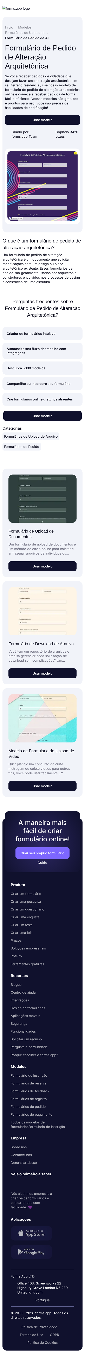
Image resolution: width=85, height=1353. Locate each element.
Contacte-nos (21, 1155)
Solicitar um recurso (26, 1039)
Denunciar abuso (24, 1163)
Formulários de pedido (28, 1107)
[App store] (34, 1233)
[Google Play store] (34, 1252)
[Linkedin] (14, 1184)
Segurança (19, 1023)
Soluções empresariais (28, 948)
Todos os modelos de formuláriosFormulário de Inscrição (38, 1124)
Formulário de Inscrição (29, 1075)
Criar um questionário (27, 909)
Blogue (16, 984)
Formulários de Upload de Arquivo (31, 436)
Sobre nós (19, 1147)
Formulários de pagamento (31, 1114)
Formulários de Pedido (21, 447)
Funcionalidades (23, 1031)
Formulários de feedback (30, 1091)
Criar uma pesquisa (26, 901)
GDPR (54, 1335)
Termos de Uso (31, 1335)
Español (45, 1266)
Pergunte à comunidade (29, 1047)
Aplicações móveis (25, 1016)
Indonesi (45, 1273)
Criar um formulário (26, 894)
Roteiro (16, 956)
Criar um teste (22, 925)
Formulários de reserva (28, 1083)
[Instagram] (23, 1184)
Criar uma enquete (25, 917)
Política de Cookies (42, 1342)
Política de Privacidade (39, 1327)
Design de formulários (28, 1008)
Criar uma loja (22, 933)
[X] (32, 1184)
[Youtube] (41, 1184)
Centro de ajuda (23, 992)
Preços (16, 940)
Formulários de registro (29, 1099)
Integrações (20, 1000)
